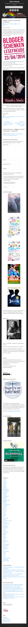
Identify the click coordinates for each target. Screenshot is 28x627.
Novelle (4, 540)
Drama (4, 511)
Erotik (4, 512)
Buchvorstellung (6, 504)
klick (14, 63)
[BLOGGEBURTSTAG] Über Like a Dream (11, 587)
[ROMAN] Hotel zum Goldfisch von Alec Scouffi (13, 569)
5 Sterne (5, 485)
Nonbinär (5, 537)
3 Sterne (5, 482)
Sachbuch (5, 547)
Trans (4, 556)
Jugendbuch (5, 526)
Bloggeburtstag (6, 500)
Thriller (4, 553)
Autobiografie (6, 496)
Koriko (13, 23)
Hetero (4, 519)
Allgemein (5, 487)
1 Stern (4, 479)
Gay (4, 516)
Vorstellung (5, 559)
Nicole (4, 588)
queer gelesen (6, 544)
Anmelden (5, 617)
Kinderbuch (5, 527)
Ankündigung (6, 490)
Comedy (4, 507)
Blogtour (5, 501)
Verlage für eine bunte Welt (14, 411)
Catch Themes (17, 625)
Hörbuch (5, 522)
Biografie (5, 497)
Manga (4, 534)
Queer (4, 542)
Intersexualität (6, 523)
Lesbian (4, 530)
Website (4, 168)
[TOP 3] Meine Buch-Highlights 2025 (15, 588)
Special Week (6, 551)
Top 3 (4, 555)
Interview (5, 525)
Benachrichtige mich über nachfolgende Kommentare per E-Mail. (12, 173)
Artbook (4, 493)
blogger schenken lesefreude (18, 116)
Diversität (5, 509)
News (4, 536)
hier (20, 106)
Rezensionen (6, 545)
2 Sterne (5, 481)
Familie (4, 514)
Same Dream (6, 548)
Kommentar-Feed (6, 620)
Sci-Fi (4, 549)
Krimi (4, 529)
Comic (4, 508)
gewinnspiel (8, 117)
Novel (4, 538)
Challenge (5, 505)
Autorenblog (20, 29)
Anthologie (5, 492)
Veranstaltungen (6, 558)
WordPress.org (6, 621)
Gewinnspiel (9, 116)
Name (4, 159)
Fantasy (4, 515)
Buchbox (5, 503)
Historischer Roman (7, 520)
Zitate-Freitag (6, 560)
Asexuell (5, 494)
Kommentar (6, 144)
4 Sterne (5, 483)
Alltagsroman (6, 489)
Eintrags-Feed (6, 618)
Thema (4, 552)
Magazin (5, 533)
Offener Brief (6, 541)
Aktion (5, 116)
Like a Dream (14, 2)
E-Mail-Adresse (6, 164)
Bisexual (5, 498)
